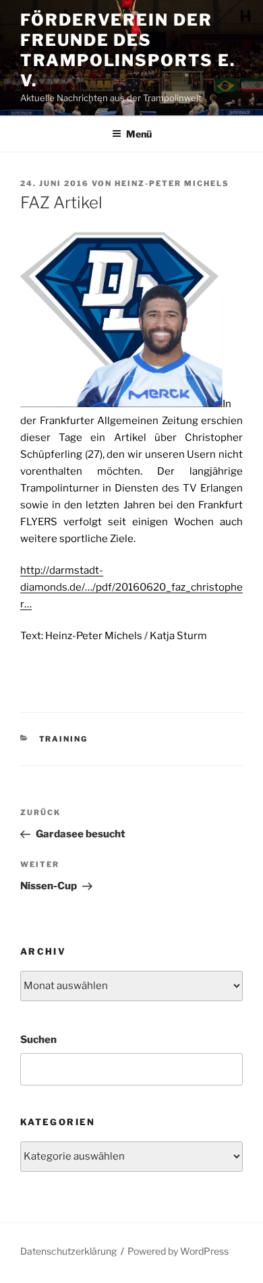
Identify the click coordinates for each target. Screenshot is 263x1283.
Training (63, 739)
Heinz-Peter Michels (172, 183)
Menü (139, 134)
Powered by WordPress (178, 1251)
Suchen (38, 1040)
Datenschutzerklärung (68, 1251)
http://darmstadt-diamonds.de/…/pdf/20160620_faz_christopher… (131, 587)
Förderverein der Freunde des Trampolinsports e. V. (127, 50)
